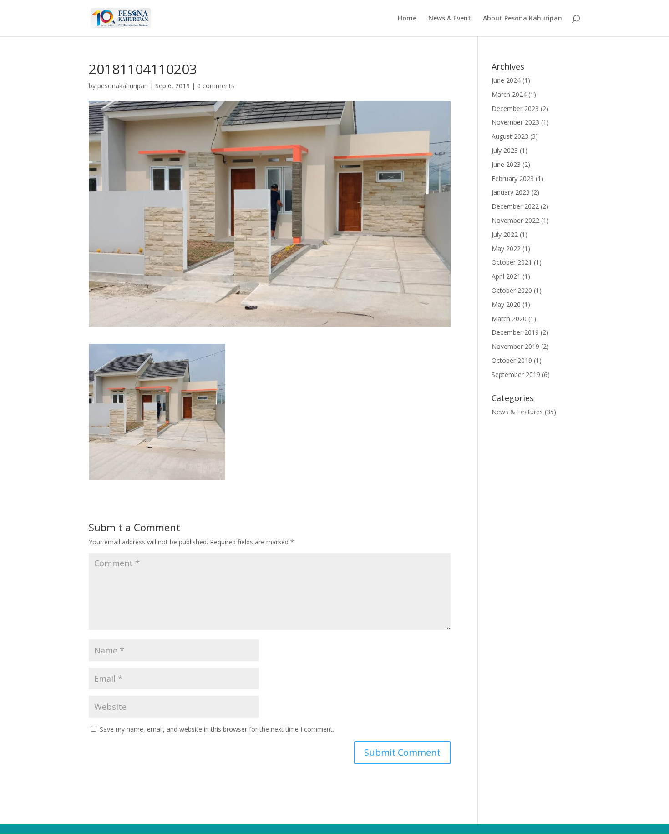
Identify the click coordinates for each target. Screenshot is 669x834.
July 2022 (505, 234)
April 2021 (506, 276)
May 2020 (506, 304)
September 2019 (516, 374)
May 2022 (506, 248)
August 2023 (510, 136)
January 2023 (511, 192)
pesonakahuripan (122, 85)
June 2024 (506, 80)
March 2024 (509, 94)
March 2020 (509, 318)
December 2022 (515, 206)
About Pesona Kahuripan (522, 18)
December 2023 (515, 108)
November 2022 (515, 220)
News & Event (449, 18)
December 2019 (515, 332)
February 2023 (513, 178)
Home (407, 18)
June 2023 (506, 164)
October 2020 (512, 290)
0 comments (215, 85)
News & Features (517, 411)
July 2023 (505, 150)
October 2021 (512, 262)
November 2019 (515, 346)
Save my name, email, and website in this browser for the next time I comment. (217, 729)
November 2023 (515, 122)
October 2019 (512, 360)
